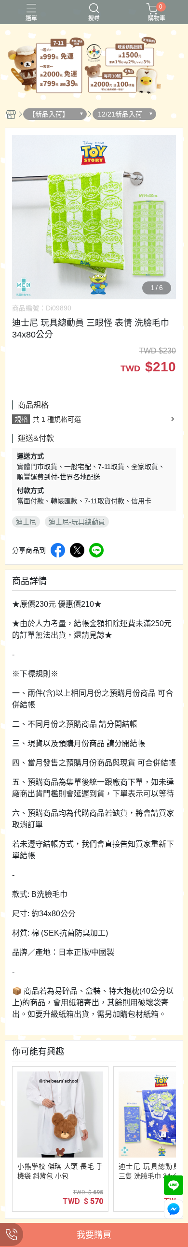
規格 (21, 419)
